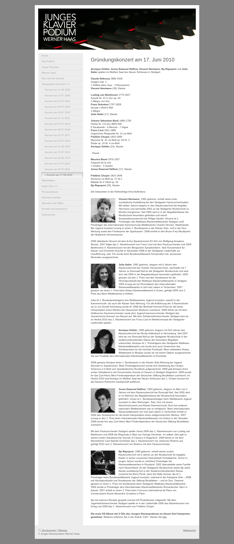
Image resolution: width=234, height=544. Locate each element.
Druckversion (49, 530)
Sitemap (62, 530)
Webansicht (189, 530)
